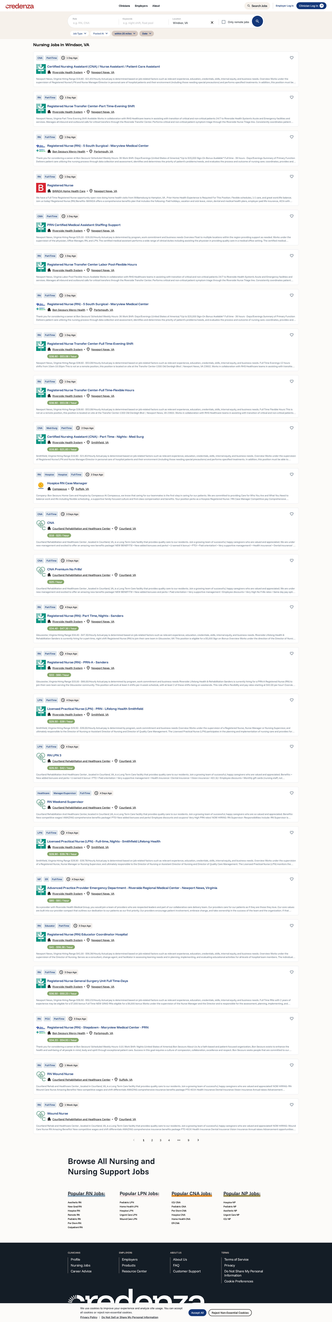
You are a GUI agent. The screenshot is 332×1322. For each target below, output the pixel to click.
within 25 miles (125, 33)
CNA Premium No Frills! (64, 569)
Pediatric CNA (179, 1206)
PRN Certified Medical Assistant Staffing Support (84, 225)
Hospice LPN (126, 1210)
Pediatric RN (74, 1219)
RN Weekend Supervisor (65, 802)
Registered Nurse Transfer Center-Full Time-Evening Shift (90, 344)
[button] (166, 69)
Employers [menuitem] (141, 5)
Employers (129, 1259)
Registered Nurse (60, 185)
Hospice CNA (178, 1215)
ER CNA (175, 1223)
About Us (180, 1259)
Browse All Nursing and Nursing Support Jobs (111, 1166)
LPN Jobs (148, 1193)
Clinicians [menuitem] (124, 5)
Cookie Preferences (238, 1281)
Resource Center (134, 1271)
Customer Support (187, 1271)
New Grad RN (75, 1206)
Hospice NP (229, 1202)
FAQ (176, 1265)
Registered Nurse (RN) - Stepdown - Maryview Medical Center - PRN (98, 1027)
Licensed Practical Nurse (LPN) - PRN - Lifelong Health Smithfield (95, 709)
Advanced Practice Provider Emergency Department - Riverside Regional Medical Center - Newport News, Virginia (132, 888)
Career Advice (81, 1271)
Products (128, 1265)
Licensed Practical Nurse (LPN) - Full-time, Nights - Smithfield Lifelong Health (103, 841)
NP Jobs (250, 1193)
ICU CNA (176, 1202)
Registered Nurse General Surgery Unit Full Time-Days (87, 981)
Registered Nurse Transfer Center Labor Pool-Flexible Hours (92, 264)
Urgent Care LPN (128, 1215)
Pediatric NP (229, 1206)
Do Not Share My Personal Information (243, 1273)
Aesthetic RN (74, 1202)
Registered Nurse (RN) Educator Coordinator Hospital (87, 934)
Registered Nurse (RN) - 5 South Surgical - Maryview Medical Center (98, 146)
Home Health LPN (129, 1206)
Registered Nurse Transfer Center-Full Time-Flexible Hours (90, 390)
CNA (50, 523)
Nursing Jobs (80, 1265)
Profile (75, 1259)
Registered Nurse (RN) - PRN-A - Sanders (77, 662)
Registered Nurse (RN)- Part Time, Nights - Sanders (85, 616)
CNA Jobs (200, 1193)
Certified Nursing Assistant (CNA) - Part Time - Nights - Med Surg (95, 437)
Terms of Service (236, 1259)
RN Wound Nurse (60, 1074)
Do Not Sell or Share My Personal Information (130, 1317)
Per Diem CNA (179, 1210)
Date (147, 33)
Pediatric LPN (127, 1202)
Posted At (101, 33)
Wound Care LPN (128, 1219)
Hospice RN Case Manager (67, 483)
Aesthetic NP (230, 1210)
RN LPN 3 (54, 755)
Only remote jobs (238, 22)
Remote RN (74, 1215)
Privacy (229, 1265)
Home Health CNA (181, 1219)
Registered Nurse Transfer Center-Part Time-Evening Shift (91, 106)
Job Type (80, 33)
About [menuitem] (156, 5)
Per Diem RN (74, 1223)
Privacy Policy (88, 1317)
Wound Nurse (57, 1113)
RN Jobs (95, 1193)
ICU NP (227, 1219)
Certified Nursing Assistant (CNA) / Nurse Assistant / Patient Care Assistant (103, 66)
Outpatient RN (75, 1227)
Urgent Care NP (231, 1215)
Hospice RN (74, 1210)
